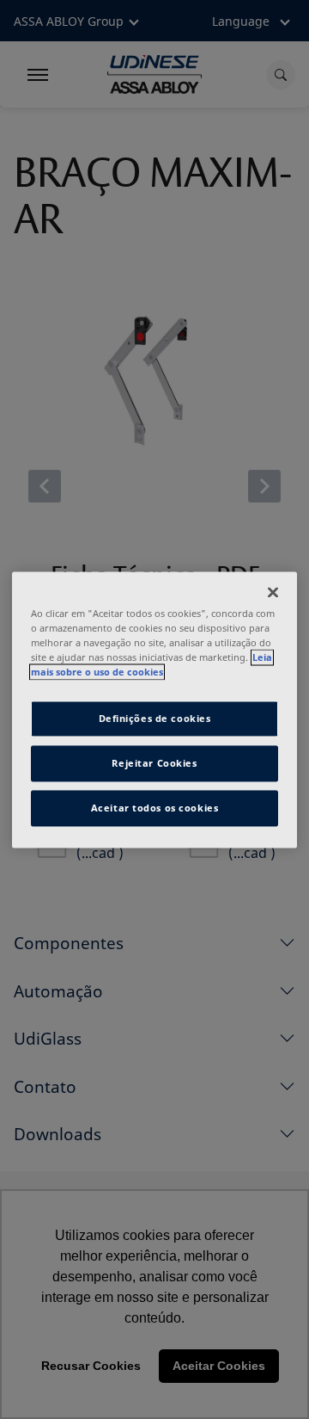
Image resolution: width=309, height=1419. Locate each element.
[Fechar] (273, 592)
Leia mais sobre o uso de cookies (151, 664)
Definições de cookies (155, 718)
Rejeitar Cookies (154, 762)
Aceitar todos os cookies (155, 807)
